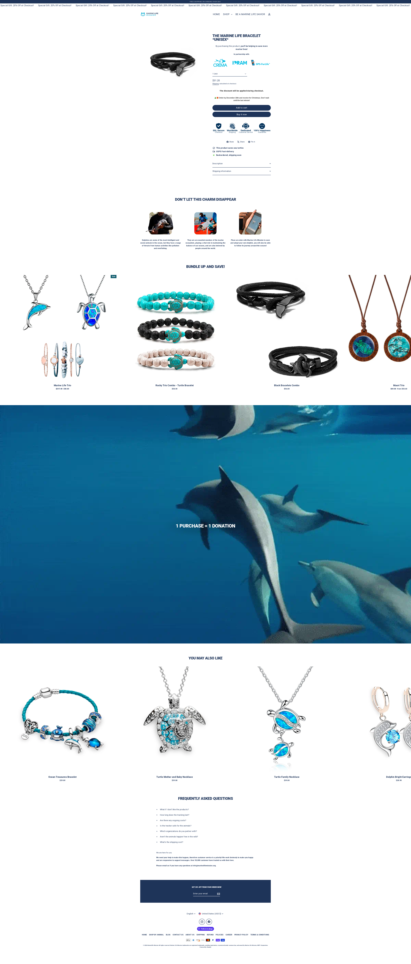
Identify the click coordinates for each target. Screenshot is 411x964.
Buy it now (242, 114)
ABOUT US (190, 935)
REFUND (210, 935)
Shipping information (221, 171)
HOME (216, 14)
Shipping (215, 84)
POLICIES (219, 935)
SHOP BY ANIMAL (156, 935)
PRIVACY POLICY (241, 935)
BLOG (168, 935)
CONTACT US (178, 935)
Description (217, 163)
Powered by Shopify (205, 947)
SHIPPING (201, 935)
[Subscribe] (218, 893)
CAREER (229, 935)
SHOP (226, 14)
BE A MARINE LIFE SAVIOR (250, 14)
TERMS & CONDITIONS (259, 935)
